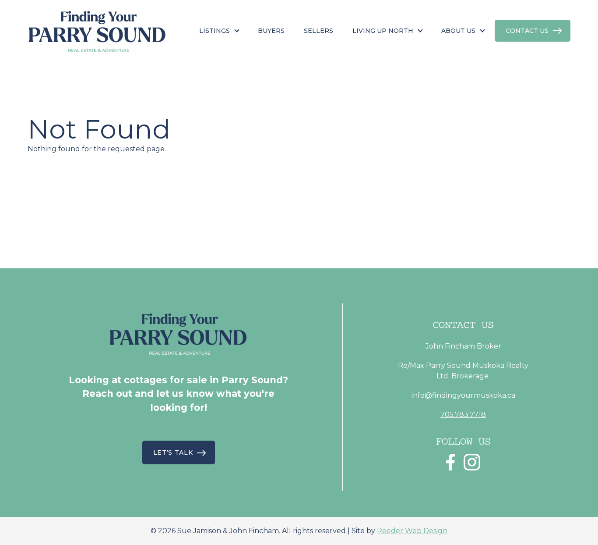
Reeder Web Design (412, 531)
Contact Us (527, 31)
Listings (214, 31)
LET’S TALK (173, 452)
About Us (458, 31)
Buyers (271, 31)
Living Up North (382, 31)
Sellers (318, 31)
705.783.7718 (463, 414)
